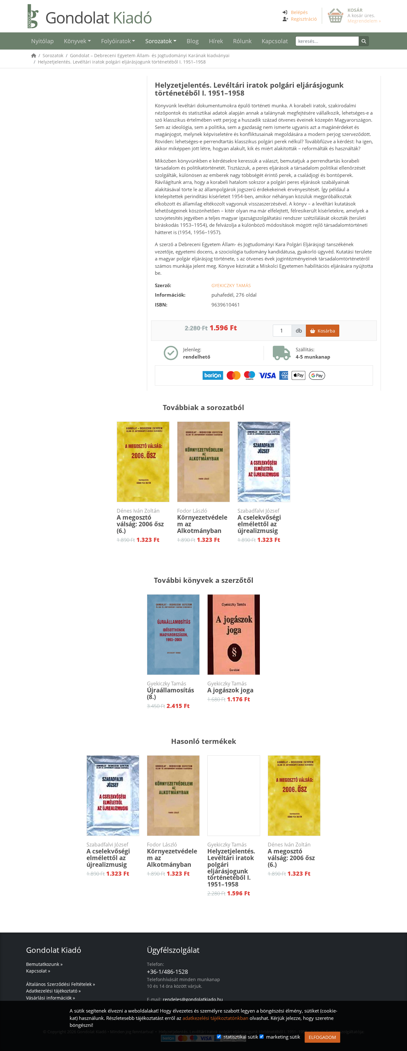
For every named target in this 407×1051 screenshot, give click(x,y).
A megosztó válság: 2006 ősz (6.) (140, 521)
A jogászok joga (230, 687)
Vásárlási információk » (50, 998)
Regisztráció (304, 19)
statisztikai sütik (241, 1037)
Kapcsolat (275, 41)
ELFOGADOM (322, 1037)
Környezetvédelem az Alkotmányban (202, 521)
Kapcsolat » (38, 971)
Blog (193, 41)
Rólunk (242, 41)
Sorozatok (53, 55)
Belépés (299, 12)
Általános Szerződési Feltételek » (60, 984)
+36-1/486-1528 (167, 971)
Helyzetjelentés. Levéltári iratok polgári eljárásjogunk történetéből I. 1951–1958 (122, 62)
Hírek (216, 41)
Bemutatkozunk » (44, 964)
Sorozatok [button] (158, 41)
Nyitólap (42, 41)
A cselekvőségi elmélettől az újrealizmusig (259, 521)
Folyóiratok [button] (116, 41)
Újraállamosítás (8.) (170, 690)
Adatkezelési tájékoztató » (53, 991)
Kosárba (325, 331)
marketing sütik (283, 1037)
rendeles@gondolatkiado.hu (193, 999)
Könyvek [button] (75, 41)
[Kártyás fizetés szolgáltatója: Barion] (264, 375)
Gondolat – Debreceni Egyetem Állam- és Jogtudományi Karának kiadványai (150, 55)
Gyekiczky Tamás (231, 285)
